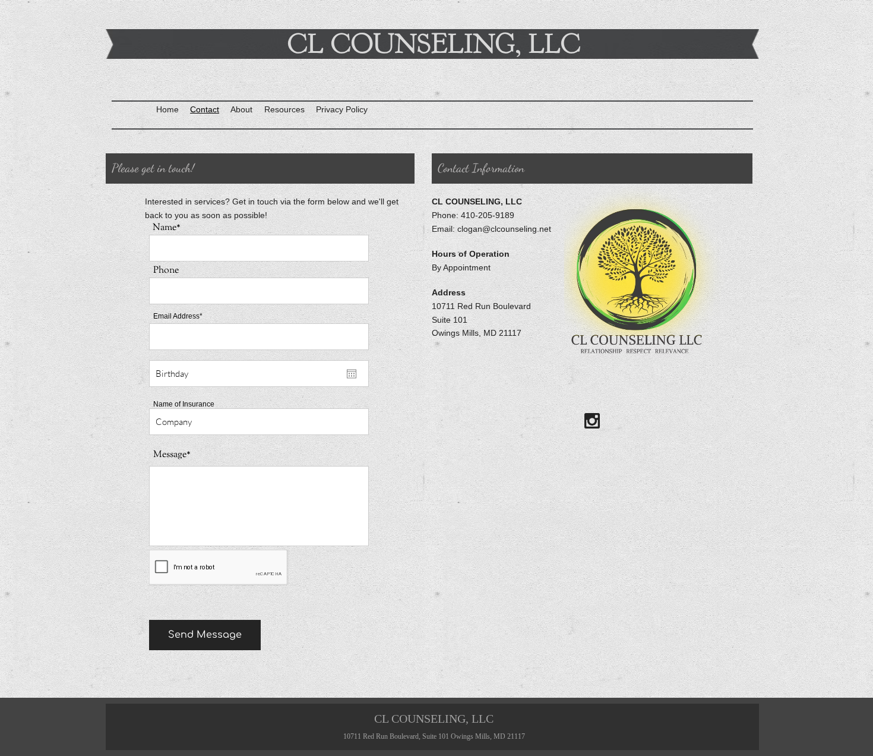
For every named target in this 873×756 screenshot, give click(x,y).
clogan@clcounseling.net (504, 229)
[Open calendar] (351, 374)
